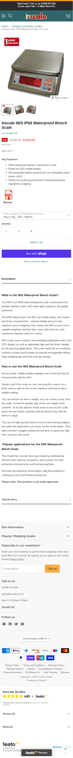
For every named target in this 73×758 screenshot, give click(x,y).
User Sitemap (50, 672)
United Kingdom (35, 638)
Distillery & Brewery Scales (27, 26)
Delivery (31, 669)
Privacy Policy (16, 559)
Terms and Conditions (34, 665)
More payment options (36, 261)
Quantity (6, 223)
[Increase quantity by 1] (31, 231)
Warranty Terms (56, 665)
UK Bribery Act (32, 672)
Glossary (65, 672)
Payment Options (15, 669)
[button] (36, 279)
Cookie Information (12, 672)
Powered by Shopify (36, 680)
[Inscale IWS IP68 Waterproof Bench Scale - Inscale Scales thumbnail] (19, 109)
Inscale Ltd (11, 133)
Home (5, 26)
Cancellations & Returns (51, 669)
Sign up (52, 568)
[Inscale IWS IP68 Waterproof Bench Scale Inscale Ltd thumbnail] (7, 109)
